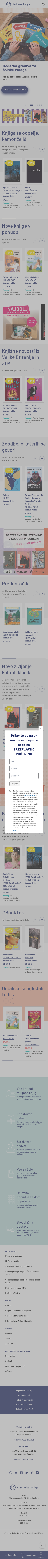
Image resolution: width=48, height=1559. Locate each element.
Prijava (15, 783)
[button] (41, 728)
